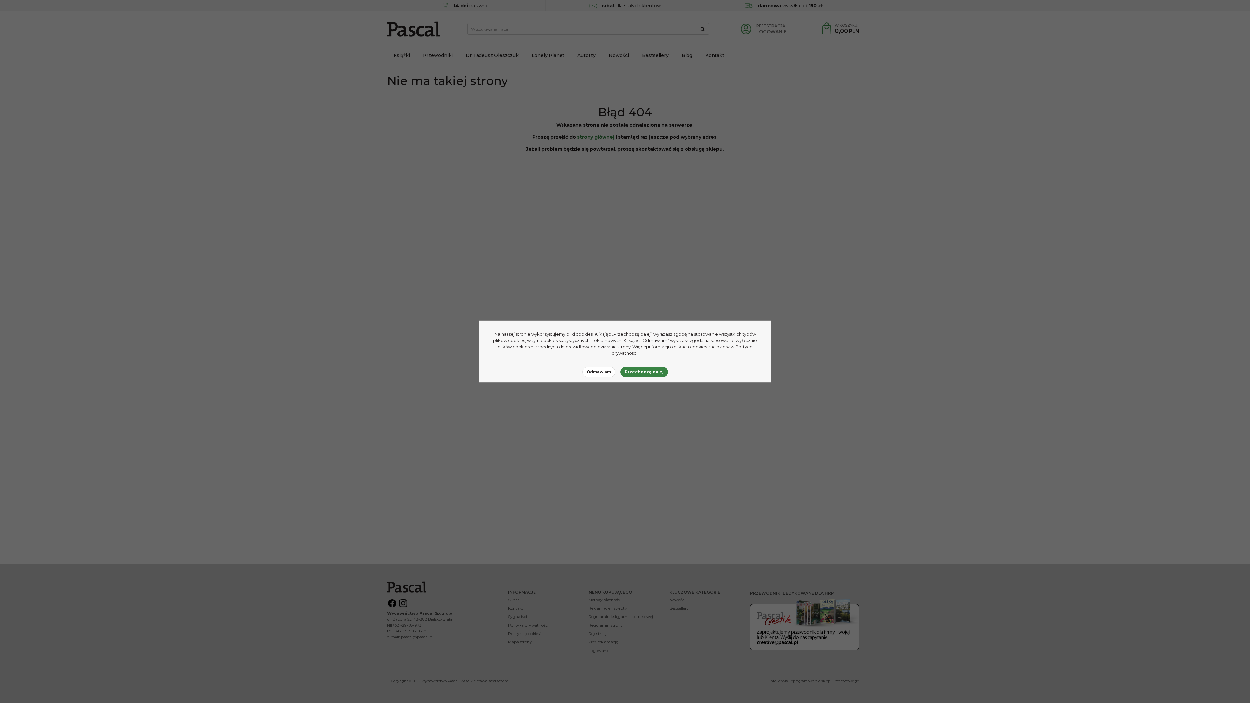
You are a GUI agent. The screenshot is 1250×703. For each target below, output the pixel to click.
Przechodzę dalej (644, 371)
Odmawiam (599, 371)
